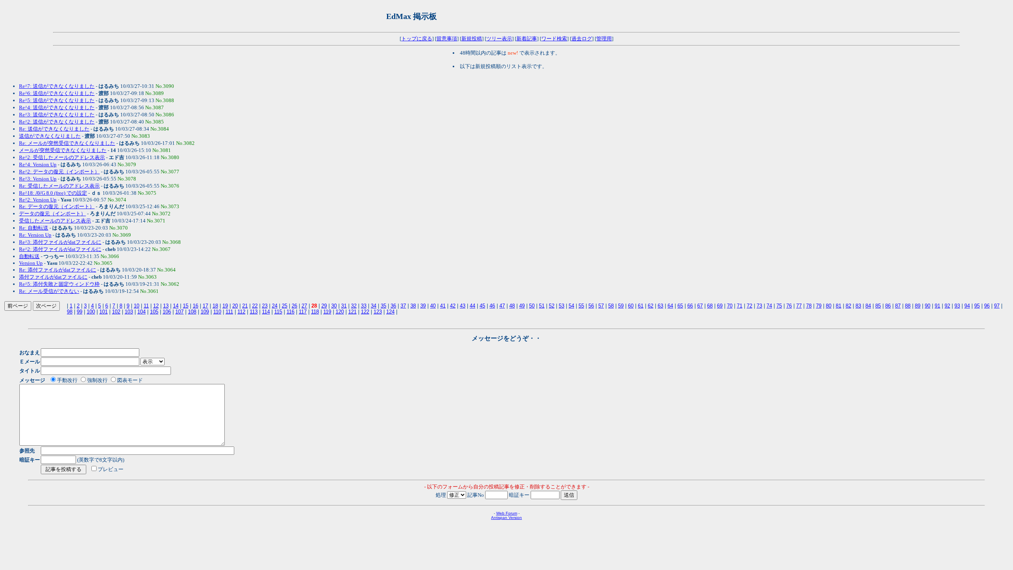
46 (492, 306)
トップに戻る (416, 39)
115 (278, 312)
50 (532, 306)
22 (255, 306)
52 (551, 306)
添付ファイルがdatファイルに (53, 277)
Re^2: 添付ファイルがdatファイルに (60, 249)
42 (452, 306)
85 (878, 306)
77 (799, 306)
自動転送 (29, 256)
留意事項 (446, 39)
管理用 (604, 39)
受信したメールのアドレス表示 (55, 221)
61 (640, 306)
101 (103, 312)
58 (611, 306)
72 (749, 306)
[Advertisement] (534, 16)
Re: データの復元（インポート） (57, 206)
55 (581, 306)
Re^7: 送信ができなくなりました (57, 86)
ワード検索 (554, 39)
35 (383, 306)
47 (502, 306)
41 (443, 306)
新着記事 (526, 39)
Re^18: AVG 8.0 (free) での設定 (53, 193)
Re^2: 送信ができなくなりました (57, 122)
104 (141, 312)
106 (167, 312)
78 (809, 306)
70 (729, 306)
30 (334, 306)
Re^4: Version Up (38, 164)
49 (522, 306)
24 (274, 306)
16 (195, 306)
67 (700, 306)
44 (472, 306)
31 (344, 306)
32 (354, 306)
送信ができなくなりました (50, 136)
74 (769, 306)
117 (303, 312)
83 (858, 306)
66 (690, 306)
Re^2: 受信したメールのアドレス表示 (62, 157)
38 (413, 306)
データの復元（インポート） (52, 214)
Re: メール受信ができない (49, 291)
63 (660, 306)
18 (215, 306)
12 (156, 306)
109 (205, 312)
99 (79, 312)
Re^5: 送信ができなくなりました (57, 100)
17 (205, 306)
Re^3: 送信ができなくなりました (57, 115)
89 (917, 306)
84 (868, 306)
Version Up (31, 263)
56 (591, 306)
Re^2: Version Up (38, 200)
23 (264, 306)
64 (670, 306)
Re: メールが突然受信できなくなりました (67, 143)
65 (680, 306)
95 (977, 306)
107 (179, 312)
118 (315, 312)
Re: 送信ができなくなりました (54, 129)
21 (245, 306)
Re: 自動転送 (33, 228)
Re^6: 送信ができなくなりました (57, 93)
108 (192, 312)
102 (116, 312)
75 (779, 306)
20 (235, 306)
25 (284, 306)
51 (541, 306)
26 (294, 306)
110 (217, 312)
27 (304, 306)
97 (997, 306)
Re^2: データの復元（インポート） (59, 172)
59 (621, 306)
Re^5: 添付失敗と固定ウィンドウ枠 (59, 284)
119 (327, 312)
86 (888, 306)
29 (324, 306)
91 (937, 306)
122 (365, 312)
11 (146, 306)
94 (967, 306)
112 (241, 312)
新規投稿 (471, 39)
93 (957, 306)
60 (631, 306)
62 (650, 306)
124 (390, 312)
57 (601, 306)
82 (848, 306)
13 (166, 306)
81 (838, 306)
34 (373, 306)
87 (898, 306)
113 (254, 312)
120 (340, 312)
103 (129, 312)
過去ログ (581, 39)
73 (759, 306)
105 (154, 312)
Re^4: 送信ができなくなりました (57, 107)
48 (512, 306)
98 (69, 312)
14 (175, 306)
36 (393, 306)
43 (462, 306)
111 (229, 312)
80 (828, 306)
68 (710, 306)
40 (433, 306)
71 (739, 306)
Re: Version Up (35, 235)
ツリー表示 (499, 39)
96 (987, 306)
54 (571, 306)
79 (818, 306)
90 (927, 306)
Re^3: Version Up (38, 179)
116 (290, 312)
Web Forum (506, 513)
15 (185, 306)
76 (789, 306)
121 (352, 312)
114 (266, 312)
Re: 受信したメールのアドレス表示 (59, 186)
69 (720, 306)
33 (363, 306)
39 (423, 306)
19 (225, 306)
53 (561, 306)
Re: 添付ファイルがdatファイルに (57, 270)
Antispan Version (506, 517)
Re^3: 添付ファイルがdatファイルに (60, 242)
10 (136, 306)
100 (91, 312)
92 (947, 306)
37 (403, 306)
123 (378, 312)
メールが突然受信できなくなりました (62, 150)
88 (908, 306)
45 (482, 306)
